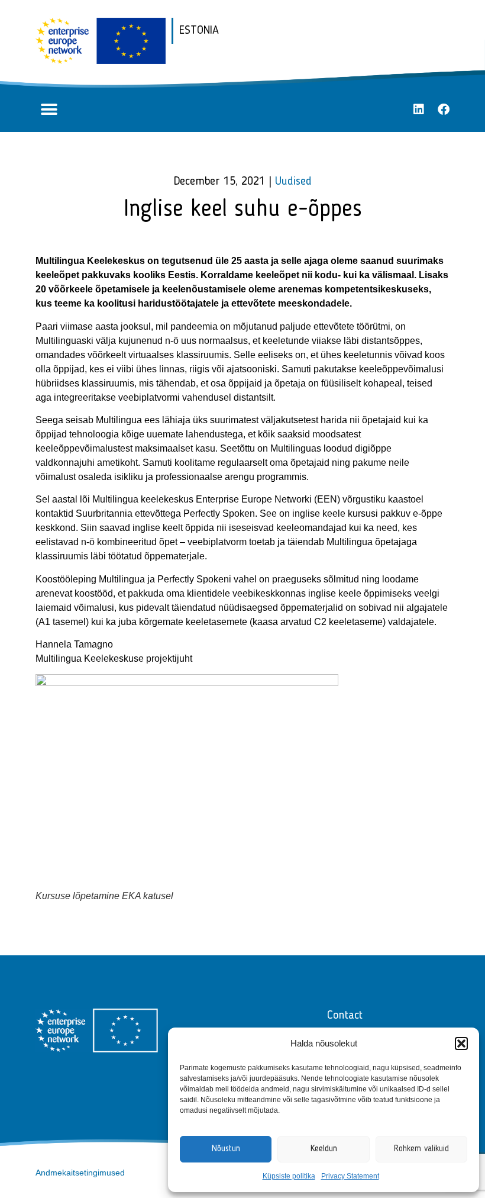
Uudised (293, 182)
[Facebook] (444, 109)
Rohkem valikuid (421, 1149)
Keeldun (324, 1149)
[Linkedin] (419, 109)
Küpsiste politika (289, 1176)
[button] (461, 1043)
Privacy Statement (350, 1176)
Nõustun (226, 1149)
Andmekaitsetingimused (80, 1172)
